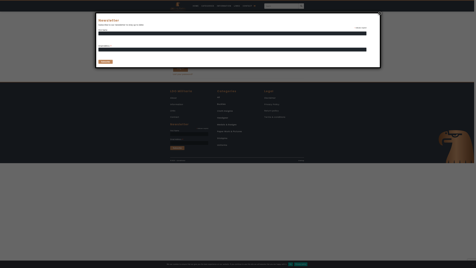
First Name (102, 30)
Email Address (105, 45)
